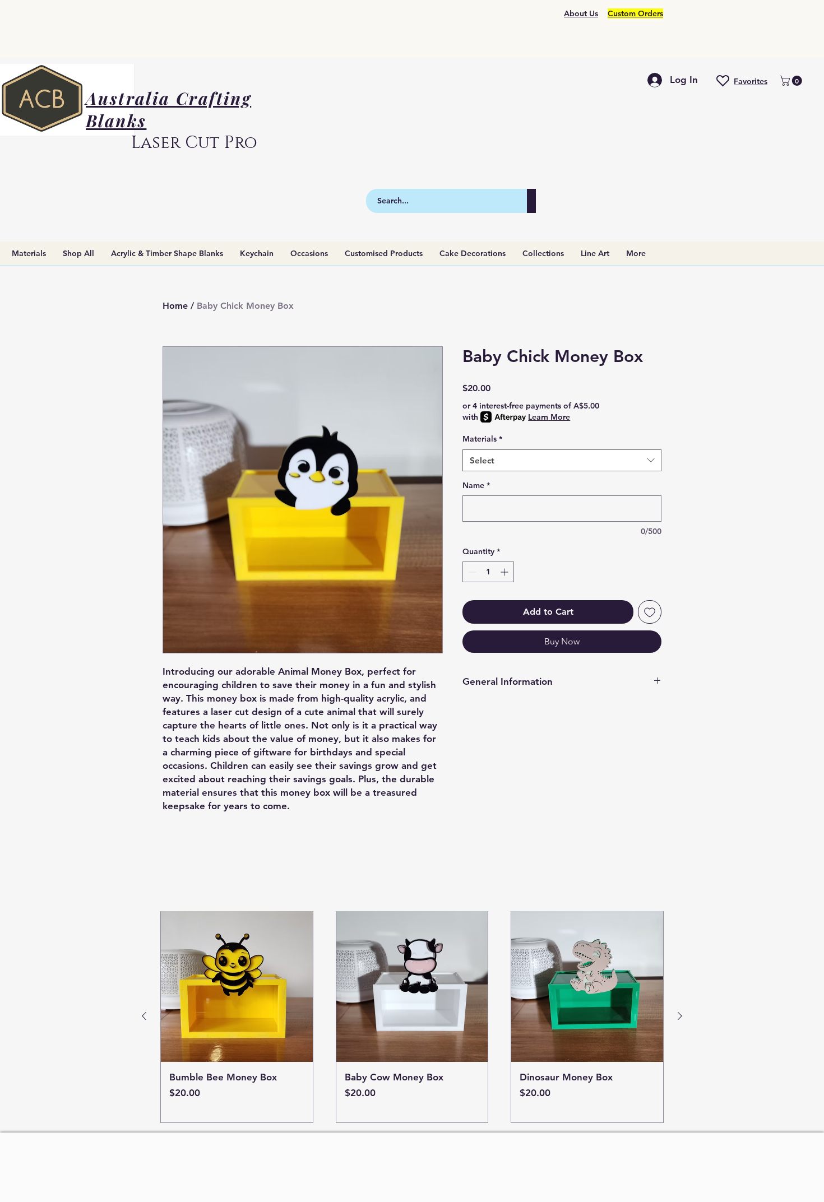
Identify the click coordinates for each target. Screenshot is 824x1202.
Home (175, 305)
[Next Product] (680, 1016)
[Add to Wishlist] (649, 612)
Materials (482, 439)
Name (476, 485)
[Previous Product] (144, 1016)
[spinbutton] (488, 572)
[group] (412, 1016)
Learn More (549, 417)
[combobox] (561, 460)
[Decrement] (471, 572)
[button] (792, 81)
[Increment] (505, 572)
